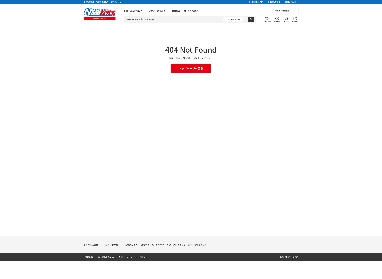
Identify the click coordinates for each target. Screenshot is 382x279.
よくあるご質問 (274, 2)
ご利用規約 (89, 257)
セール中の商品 (191, 10)
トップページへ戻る (191, 68)
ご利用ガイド (257, 2)
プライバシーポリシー (136, 257)
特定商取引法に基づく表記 (110, 257)
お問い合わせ (290, 2)
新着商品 (176, 10)
